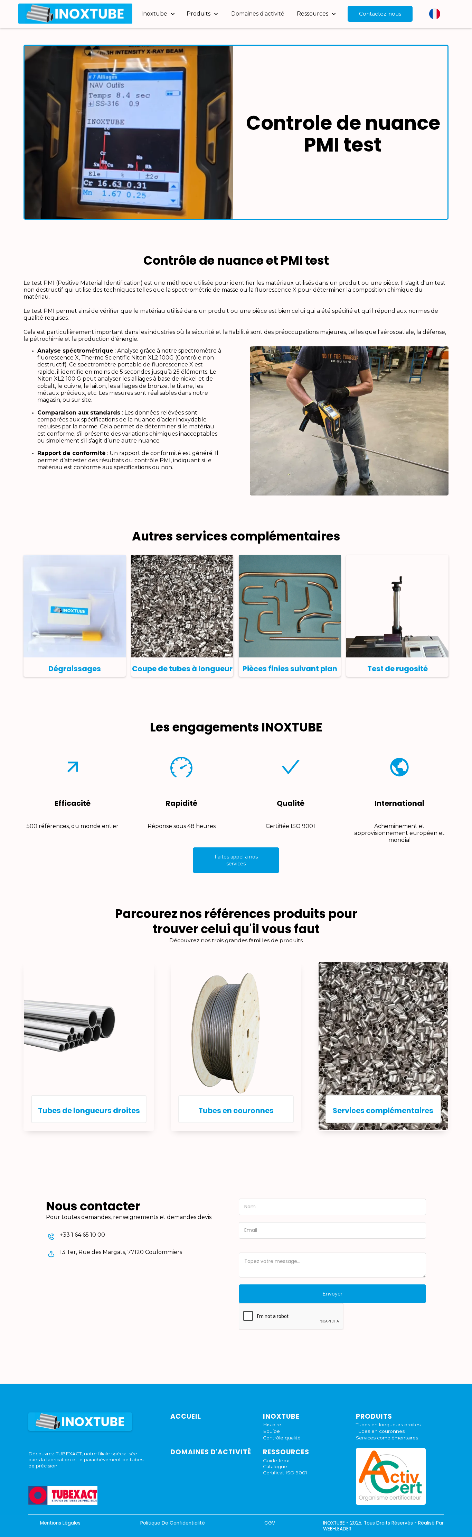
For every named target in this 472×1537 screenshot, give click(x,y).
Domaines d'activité (257, 13)
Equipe (271, 1431)
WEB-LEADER (337, 1529)
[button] (158, 13)
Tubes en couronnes (380, 1431)
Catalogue (275, 1466)
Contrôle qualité (282, 1437)
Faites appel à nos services (236, 860)
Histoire (272, 1424)
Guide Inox (276, 1460)
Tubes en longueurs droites (388, 1424)
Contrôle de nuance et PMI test (236, 261)
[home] (75, 13)
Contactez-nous (380, 13)
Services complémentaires (387, 1437)
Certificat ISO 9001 (285, 1472)
